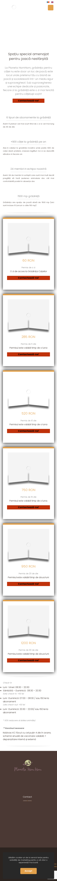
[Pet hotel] (14, 7)
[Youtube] (31, 783)
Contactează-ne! (28, 100)
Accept (28, 871)
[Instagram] (27, 783)
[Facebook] (23, 783)
